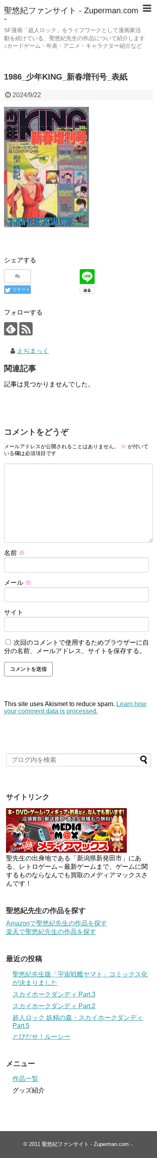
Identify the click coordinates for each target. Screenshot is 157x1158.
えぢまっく (33, 350)
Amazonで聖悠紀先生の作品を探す (56, 923)
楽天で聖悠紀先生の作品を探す (51, 931)
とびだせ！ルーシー (41, 1036)
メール (17, 582)
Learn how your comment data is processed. (75, 708)
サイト (13, 612)
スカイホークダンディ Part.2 (53, 1006)
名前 (14, 552)
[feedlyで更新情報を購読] (10, 328)
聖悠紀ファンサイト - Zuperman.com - (71, 14)
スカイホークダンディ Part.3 (53, 994)
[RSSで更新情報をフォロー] (26, 328)
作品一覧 (25, 1078)
